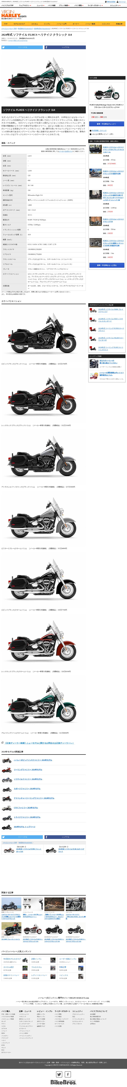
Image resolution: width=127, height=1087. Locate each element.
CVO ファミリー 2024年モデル (26, 808)
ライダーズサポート (94, 5)
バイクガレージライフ (61, 1019)
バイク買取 (78, 5)
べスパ (3, 1040)
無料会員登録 (111, 1)
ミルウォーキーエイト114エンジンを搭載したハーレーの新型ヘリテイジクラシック (11, 916)
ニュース (40, 5)
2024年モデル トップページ (24, 827)
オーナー (76, 24)
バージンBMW (23, 1033)
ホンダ (3, 1021)
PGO (2, 1050)
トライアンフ (5, 1043)
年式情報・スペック (99, 130)
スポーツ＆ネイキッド (26, 1021)
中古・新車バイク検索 (8, 1014)
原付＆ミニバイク (24, 1019)
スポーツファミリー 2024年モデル (27, 789)
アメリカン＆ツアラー (26, 1026)
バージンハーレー (24, 1031)
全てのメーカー (6, 1052)
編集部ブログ (41, 1026)
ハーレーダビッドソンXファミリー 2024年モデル (33, 760)
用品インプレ (41, 1016)
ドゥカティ (4, 1035)
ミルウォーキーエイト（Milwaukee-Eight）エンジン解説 (76, 916)
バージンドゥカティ (25, 1035)
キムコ (3, 1047)
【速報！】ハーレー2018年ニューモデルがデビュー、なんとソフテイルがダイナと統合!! (54, 916)
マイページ (122, 1)
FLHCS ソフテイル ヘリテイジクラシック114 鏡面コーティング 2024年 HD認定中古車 (113, 243)
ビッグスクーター (24, 1023)
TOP (5, 24)
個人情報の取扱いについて (98, 1019)
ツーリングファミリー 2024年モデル (28, 770)
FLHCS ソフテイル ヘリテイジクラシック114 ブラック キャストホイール (113, 149)
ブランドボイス (77, 1023)
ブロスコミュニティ (78, 1014)
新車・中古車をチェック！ (106, 124)
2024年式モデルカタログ (42, 28)
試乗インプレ (41, 1014)
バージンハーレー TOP (10, 842)
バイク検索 (51, 5)
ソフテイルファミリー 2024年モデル (28, 779)
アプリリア (4, 1038)
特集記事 (119, 24)
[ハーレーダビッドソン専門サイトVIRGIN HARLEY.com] (13, 14)
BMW (3, 1033)
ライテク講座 (41, 1019)
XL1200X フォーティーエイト (10, 939)
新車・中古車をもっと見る (107, 265)
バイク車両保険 (59, 1021)
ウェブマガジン (24, 5)
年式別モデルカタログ (26, 842)
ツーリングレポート (78, 1019)
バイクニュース (24, 1014)
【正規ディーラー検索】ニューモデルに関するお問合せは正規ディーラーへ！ (39, 743)
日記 (73, 1016)
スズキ (3, 1026)
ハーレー (4, 1031)
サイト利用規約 (95, 1021)
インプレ (47, 24)
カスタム (35, 24)
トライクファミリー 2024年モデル (27, 817)
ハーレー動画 (90, 24)
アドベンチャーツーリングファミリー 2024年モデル (34, 798)
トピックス (106, 24)
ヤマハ (3, 1023)
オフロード (22, 1028)
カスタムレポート (77, 1021)
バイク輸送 (58, 1016)
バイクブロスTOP (7, 5)
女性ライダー (41, 1021)
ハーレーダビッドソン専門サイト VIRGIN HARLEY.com (63, 998)
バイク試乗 (58, 1026)
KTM (3, 1045)
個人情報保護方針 (95, 1016)
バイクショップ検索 (7, 1019)
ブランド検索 (63, 5)
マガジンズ (22, 1016)
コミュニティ (114, 5)
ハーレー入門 (61, 24)
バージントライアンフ (26, 1038)
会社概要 (92, 1014)
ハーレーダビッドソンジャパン (17, 40)
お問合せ (92, 1023)
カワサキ (4, 1028)
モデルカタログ (19, 24)
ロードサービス (59, 1023)
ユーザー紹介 (41, 1023)
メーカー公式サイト (65, 151)
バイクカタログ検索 (7, 1016)
